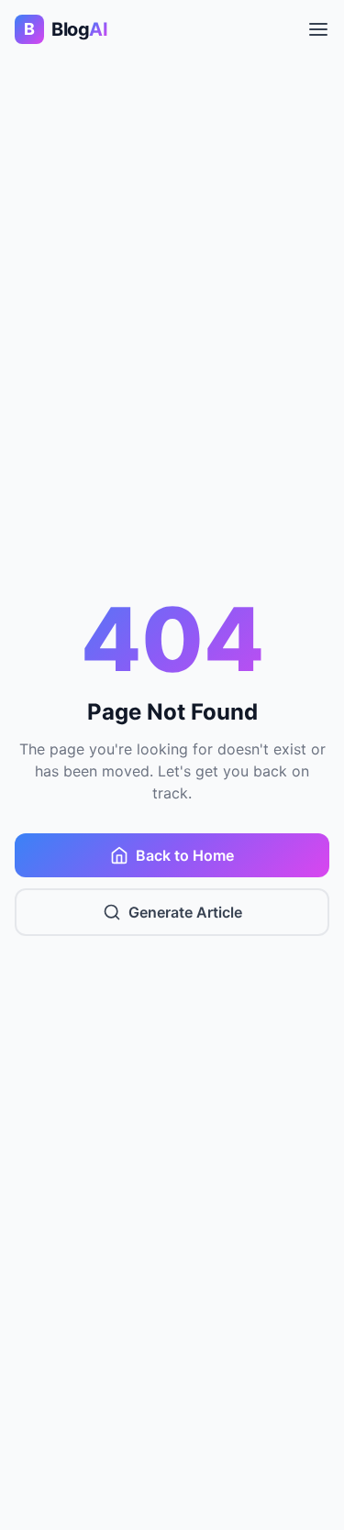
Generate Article (185, 912)
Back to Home (185, 855)
